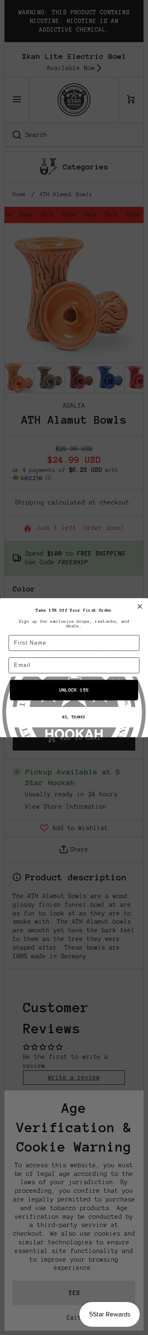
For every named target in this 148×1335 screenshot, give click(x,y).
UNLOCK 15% (74, 690)
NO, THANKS (74, 717)
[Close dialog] (140, 606)
